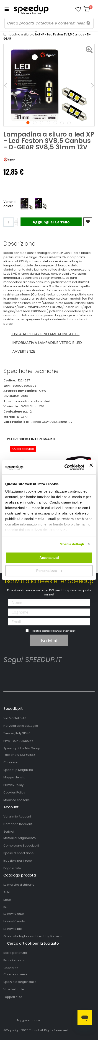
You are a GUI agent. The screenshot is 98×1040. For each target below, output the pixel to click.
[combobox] (49, 23)
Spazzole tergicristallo (19, 982)
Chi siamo (10, 762)
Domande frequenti (18, 824)
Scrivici (8, 831)
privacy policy (69, 631)
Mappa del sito (14, 777)
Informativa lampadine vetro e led (46, 342)
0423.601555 (26, 755)
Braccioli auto (13, 960)
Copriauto (10, 968)
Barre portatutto (15, 953)
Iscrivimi (49, 640)
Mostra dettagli (72, 544)
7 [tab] (69, 122)
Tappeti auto (12, 997)
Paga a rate (12, 868)
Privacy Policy (13, 785)
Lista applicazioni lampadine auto (45, 334)
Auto (6, 892)
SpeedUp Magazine (18, 770)
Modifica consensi (16, 800)
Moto (7, 900)
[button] (78, 9)
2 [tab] (34, 122)
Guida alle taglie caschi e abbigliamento (33, 936)
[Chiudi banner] (91, 467)
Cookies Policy (14, 792)
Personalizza (46, 571)
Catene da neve (15, 974)
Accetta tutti (49, 558)
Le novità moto (14, 921)
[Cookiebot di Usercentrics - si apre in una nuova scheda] (64, 467)
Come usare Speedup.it (21, 845)
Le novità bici (12, 929)
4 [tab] (48, 122)
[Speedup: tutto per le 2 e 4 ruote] (31, 9)
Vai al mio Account (17, 816)
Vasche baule (13, 989)
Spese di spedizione (18, 853)
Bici (5, 907)
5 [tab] (55, 122)
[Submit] (88, 23)
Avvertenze (23, 351)
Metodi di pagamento (19, 838)
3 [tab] (41, 122)
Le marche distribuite (18, 884)
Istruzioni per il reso (17, 860)
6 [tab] (62, 122)
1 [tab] (28, 122)
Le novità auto (13, 913)
